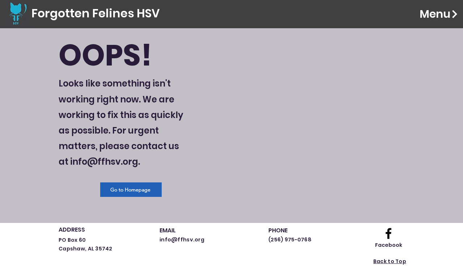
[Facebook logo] (388, 233)
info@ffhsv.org (104, 162)
